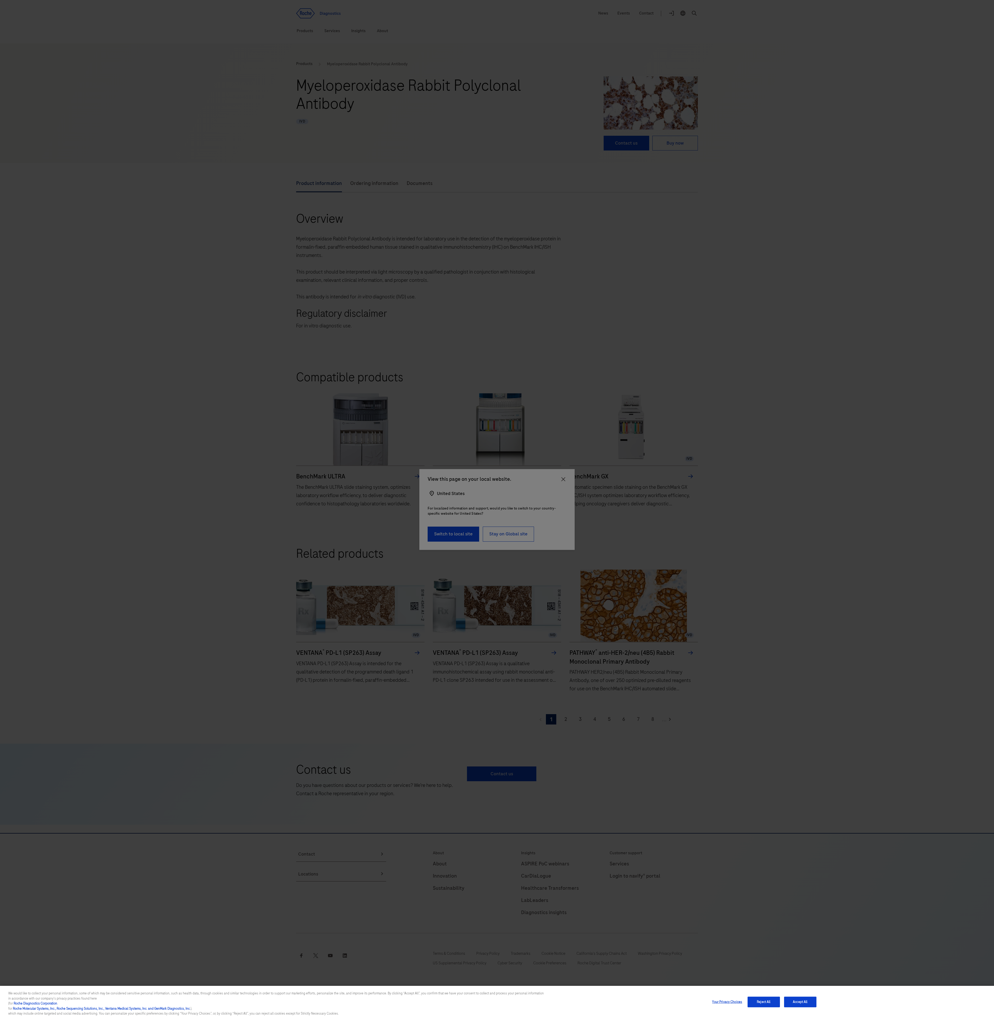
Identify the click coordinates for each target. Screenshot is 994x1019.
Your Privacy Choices (727, 1002)
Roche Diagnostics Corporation (35, 1003)
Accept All (800, 1002)
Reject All (763, 1002)
